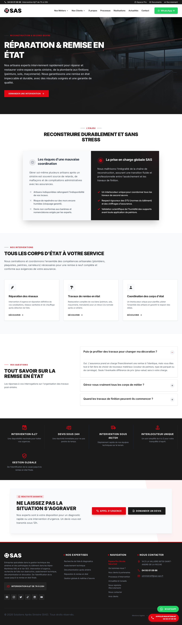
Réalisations (119, 10)
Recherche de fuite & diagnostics (78, 561)
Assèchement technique (74, 565)
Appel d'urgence (111, 511)
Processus (105, 10)
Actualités (133, 10)
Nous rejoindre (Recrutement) (114, 586)
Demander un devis (148, 511)
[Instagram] (14, 597)
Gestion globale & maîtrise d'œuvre (79, 578)
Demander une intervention (25, 93)
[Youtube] (41, 597)
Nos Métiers (60, 10)
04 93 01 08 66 (27, 2)
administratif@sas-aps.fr (152, 576)
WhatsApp (166, 10)
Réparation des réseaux (23, 296)
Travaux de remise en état (84, 296)
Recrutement (172, 2)
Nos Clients (77, 10)
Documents (156, 2)
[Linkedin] (34, 597)
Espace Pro (142, 2)
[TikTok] (27, 597)
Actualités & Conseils (117, 581)
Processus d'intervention (119, 577)
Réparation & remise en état (76, 574)
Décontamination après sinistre (77, 570)
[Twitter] (20, 597)
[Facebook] (7, 597)
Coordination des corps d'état (145, 296)
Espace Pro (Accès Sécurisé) (116, 562)
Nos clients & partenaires (119, 572)
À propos (92, 10)
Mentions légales (138, 615)
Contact (145, 10)
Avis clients (113, 596)
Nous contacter (115, 592)
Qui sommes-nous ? (117, 568)
